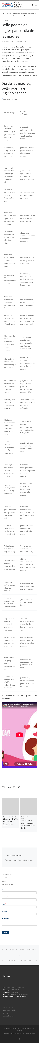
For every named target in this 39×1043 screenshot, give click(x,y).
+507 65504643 (14, 990)
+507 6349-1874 (14, 992)
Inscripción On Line (7, 884)
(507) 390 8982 (10, 988)
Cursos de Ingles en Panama (18, 1028)
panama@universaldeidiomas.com (17, 994)
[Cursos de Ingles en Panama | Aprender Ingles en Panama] (8, 4)
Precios (4, 881)
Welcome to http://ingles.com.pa (17, 14)
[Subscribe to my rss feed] (19, 1039)
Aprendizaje (32, 14)
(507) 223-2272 (20, 988)
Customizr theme (30, 1033)
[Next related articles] (35, 793)
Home (3, 14)
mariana (6, 41)
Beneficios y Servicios (8, 878)
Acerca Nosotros (7, 875)
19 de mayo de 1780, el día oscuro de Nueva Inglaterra (10, 821)
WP (12, 1033)
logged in (17, 860)
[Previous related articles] (30, 793)
